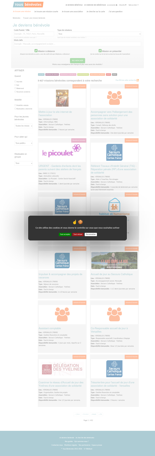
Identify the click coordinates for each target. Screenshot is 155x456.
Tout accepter (65, 234)
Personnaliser (91, 234)
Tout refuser (78, 234)
